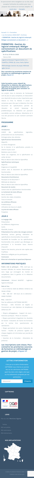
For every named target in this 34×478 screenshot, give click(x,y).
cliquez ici (10, 75)
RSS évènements (6, 433)
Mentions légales (15, 418)
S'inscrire (27, 381)
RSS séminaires (6, 430)
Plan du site (5, 418)
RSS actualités (5, 427)
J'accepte (22, 9)
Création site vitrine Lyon (17, 474)
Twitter (4, 424)
